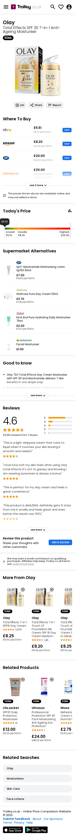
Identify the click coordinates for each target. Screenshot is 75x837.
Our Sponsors (53, 819)
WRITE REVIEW (60, 542)
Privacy (19, 822)
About (36, 819)
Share (38, 105)
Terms (7, 822)
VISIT (67, 129)
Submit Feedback (16, 819)
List (22, 105)
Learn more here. (23, 564)
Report (57, 105)
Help (30, 822)
